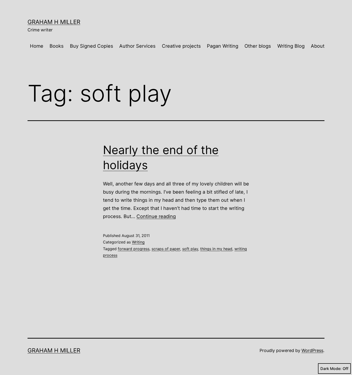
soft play (190, 248)
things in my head (216, 248)
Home (36, 46)
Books (56, 46)
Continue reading (156, 216)
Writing (138, 242)
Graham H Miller (54, 21)
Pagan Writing (222, 46)
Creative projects (181, 46)
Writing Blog (291, 46)
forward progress (133, 248)
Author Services (137, 46)
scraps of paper (166, 248)
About (317, 46)
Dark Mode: (330, 368)
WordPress (312, 350)
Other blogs (257, 46)
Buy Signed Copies (91, 46)
